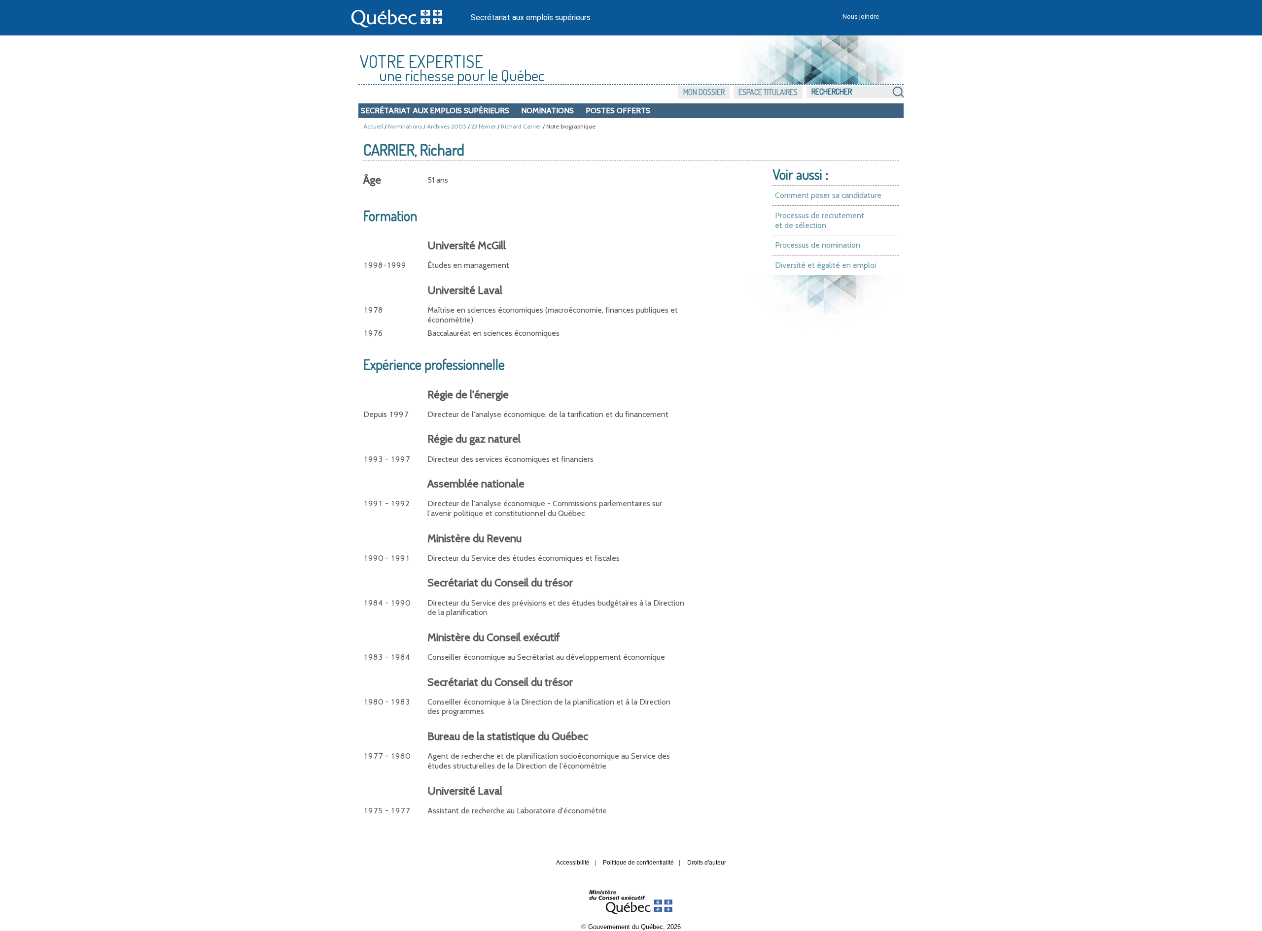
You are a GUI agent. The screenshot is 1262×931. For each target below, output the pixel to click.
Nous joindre (860, 16)
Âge (372, 180)
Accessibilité (573, 863)
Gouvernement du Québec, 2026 (634, 927)
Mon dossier (704, 92)
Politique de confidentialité (638, 863)
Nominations (547, 110)
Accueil (373, 126)
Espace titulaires (768, 92)
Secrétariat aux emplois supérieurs (531, 17)
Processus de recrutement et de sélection (819, 220)
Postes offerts (618, 110)
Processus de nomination (817, 245)
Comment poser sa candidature (828, 195)
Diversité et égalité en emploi (825, 265)
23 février (483, 126)
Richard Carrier (521, 126)
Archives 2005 (446, 126)
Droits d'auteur (706, 863)
